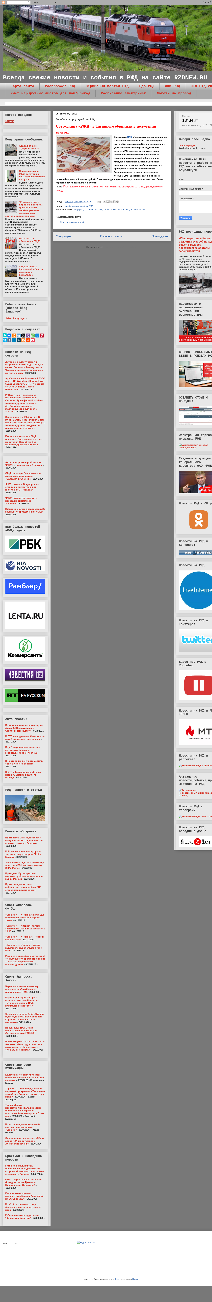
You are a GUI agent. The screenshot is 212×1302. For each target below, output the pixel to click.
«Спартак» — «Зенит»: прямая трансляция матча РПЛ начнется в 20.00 (25, 928)
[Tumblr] (9, 340)
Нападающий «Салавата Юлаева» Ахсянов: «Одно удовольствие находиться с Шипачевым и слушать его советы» (25, 1045)
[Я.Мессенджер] (5, 335)
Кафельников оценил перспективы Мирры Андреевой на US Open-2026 (24, 1196)
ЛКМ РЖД (172, 86)
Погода (9, 121)
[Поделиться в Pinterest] (117, 201)
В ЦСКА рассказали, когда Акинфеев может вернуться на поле (23, 1207)
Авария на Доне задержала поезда (29, 147)
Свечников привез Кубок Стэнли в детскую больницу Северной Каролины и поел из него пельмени (24, 1018)
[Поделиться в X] (111, 201)
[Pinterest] (42, 335)
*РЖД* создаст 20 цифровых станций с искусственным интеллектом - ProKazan (22, 487)
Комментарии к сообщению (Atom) (121, 247)
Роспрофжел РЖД (60, 86)
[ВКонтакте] (9, 335)
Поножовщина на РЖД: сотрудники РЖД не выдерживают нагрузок (32, 175)
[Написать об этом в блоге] (108, 201)
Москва (186, 116)
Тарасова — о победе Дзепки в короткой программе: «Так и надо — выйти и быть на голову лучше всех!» (25, 1092)
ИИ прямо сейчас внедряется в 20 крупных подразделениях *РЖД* (25, 510)
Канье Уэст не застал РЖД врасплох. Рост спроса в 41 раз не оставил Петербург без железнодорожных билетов (23, 440)
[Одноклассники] (14, 335)
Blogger (135, 1279)
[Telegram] (19, 335)
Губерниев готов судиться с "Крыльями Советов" (22, 1216)
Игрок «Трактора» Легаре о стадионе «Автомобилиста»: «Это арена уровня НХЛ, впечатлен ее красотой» (22, 1001)
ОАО (129, 137)
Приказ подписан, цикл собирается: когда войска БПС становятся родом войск (23, 887)
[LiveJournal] (19, 340)
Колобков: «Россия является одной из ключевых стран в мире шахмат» (25, 1077)
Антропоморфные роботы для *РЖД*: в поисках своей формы (23, 463)
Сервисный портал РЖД (107, 86)
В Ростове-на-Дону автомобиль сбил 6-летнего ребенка (24, 762)
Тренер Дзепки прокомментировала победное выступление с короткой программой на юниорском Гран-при (24, 1110)
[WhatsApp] (33, 335)
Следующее (63, 236)
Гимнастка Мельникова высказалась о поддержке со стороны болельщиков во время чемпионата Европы (24, 1169)
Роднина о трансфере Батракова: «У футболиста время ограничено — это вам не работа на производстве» (25, 960)
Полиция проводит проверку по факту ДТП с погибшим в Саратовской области (24, 728)
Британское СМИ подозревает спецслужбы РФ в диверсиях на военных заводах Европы (24, 840)
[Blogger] (23, 340)
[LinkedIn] (14, 340)
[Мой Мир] (37, 335)
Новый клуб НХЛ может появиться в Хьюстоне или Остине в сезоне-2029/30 (21, 1030)
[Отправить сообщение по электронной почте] (98, 201)
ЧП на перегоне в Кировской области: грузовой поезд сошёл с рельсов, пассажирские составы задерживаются (24, 209)
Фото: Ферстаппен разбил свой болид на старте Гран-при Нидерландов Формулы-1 (23, 1182)
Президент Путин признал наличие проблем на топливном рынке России (24, 876)
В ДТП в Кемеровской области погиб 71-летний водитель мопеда (23, 775)
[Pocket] (33, 340)
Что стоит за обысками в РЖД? (30, 240)
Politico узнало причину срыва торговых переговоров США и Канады (23, 854)
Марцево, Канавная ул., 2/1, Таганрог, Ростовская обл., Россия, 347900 (110, 209)
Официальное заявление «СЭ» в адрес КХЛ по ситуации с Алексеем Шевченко (24, 1141)
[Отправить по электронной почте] (104, 201)
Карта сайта (22, 86)
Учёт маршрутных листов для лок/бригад (50, 93)
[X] (23, 335)
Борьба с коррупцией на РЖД (78, 206)
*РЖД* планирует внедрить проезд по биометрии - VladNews (21, 501)
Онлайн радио (187, 145)
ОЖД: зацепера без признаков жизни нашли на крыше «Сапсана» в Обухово (23, 476)
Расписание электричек (123, 93)
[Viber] (28, 335)
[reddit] (28, 340)
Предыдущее (160, 236)
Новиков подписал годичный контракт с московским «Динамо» (22, 1127)
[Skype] (5, 340)
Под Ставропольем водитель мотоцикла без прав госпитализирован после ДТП (22, 750)
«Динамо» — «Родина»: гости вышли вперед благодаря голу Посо (23, 948)
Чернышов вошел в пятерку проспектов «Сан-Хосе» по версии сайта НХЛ (21, 989)
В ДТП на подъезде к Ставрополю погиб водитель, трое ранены (25, 737)
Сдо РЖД (146, 86)
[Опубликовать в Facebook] (114, 201)
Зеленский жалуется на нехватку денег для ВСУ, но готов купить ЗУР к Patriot (24, 865)
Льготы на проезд (174, 93)
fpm (117, 1279)
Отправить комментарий (72, 222)
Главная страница (111, 236)
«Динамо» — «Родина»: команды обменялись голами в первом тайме (24, 917)
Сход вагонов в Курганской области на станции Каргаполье (31, 270)
